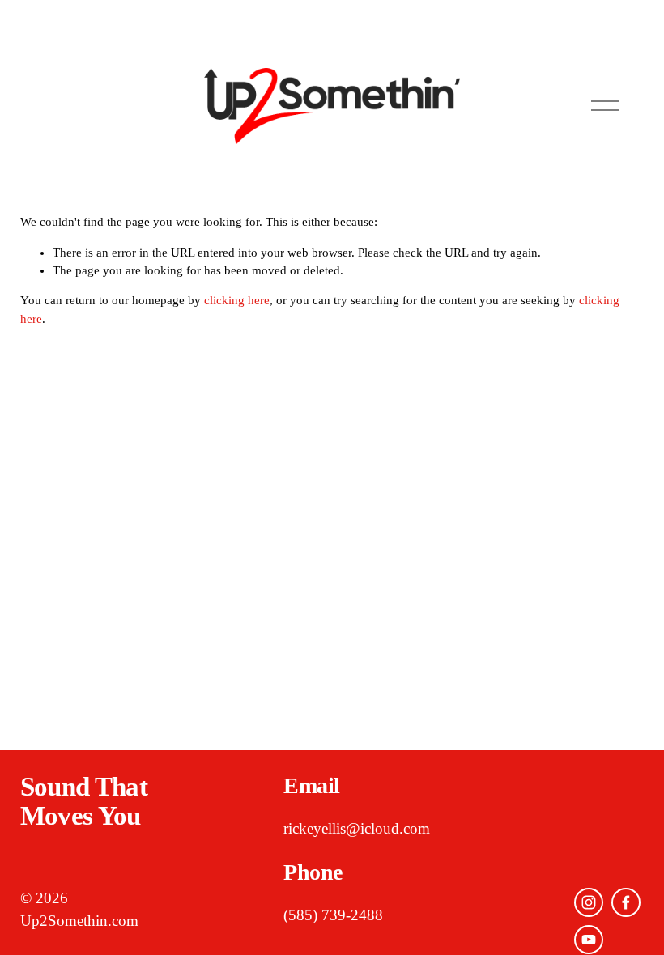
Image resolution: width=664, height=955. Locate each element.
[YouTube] (588, 939)
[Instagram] (588, 902)
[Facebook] (626, 902)
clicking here (237, 300)
